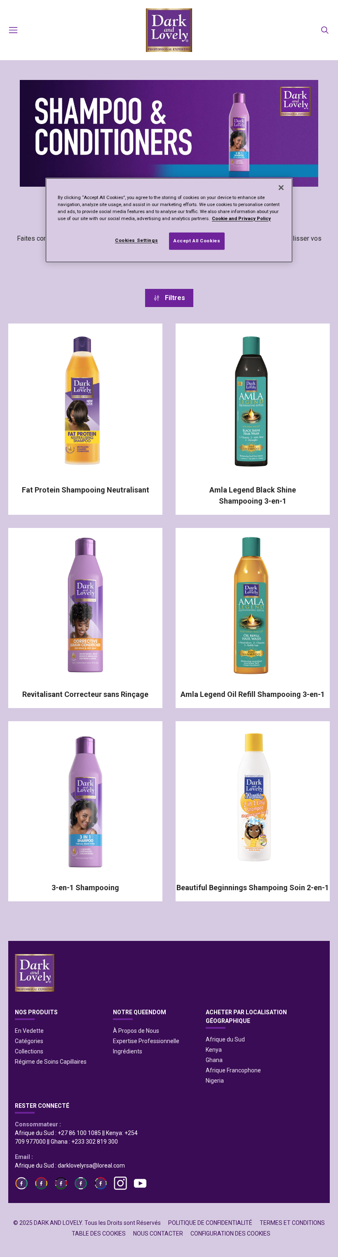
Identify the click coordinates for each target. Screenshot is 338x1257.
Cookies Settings (136, 240)
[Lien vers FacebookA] (21, 1183)
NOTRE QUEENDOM (139, 1012)
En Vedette (29, 1030)
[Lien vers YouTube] (140, 1183)
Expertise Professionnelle (146, 1041)
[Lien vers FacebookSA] (80, 1183)
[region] (169, 220)
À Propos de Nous (136, 1030)
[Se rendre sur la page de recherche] (325, 30)
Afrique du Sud (225, 1039)
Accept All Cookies (197, 241)
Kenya (214, 1049)
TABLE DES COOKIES (99, 1233)
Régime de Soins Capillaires (51, 1061)
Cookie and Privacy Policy (241, 218)
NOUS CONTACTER (158, 1233)
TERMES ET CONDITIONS (292, 1222)
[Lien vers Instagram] (120, 1183)
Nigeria (215, 1080)
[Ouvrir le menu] (13, 30)
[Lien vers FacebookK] (61, 1183)
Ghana (214, 1060)
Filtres (175, 298)
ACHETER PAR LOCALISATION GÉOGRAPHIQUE (246, 1016)
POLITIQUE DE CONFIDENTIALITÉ (210, 1222)
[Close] (281, 187)
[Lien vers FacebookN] (100, 1183)
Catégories (29, 1041)
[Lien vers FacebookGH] (41, 1183)
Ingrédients (127, 1051)
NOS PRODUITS (36, 1012)
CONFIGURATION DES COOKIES (230, 1233)
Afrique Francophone (233, 1070)
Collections (29, 1051)
